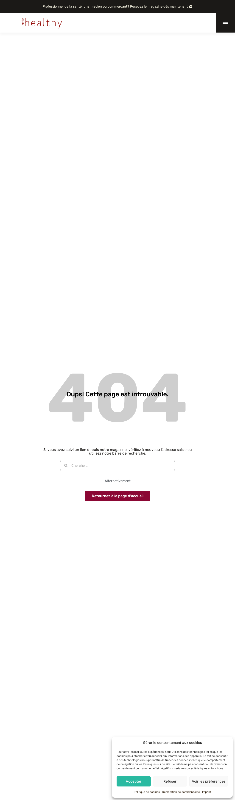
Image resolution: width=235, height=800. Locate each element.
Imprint (206, 792)
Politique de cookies (147, 792)
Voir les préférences (209, 781)
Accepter (133, 781)
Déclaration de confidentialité (181, 792)
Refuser (169, 781)
